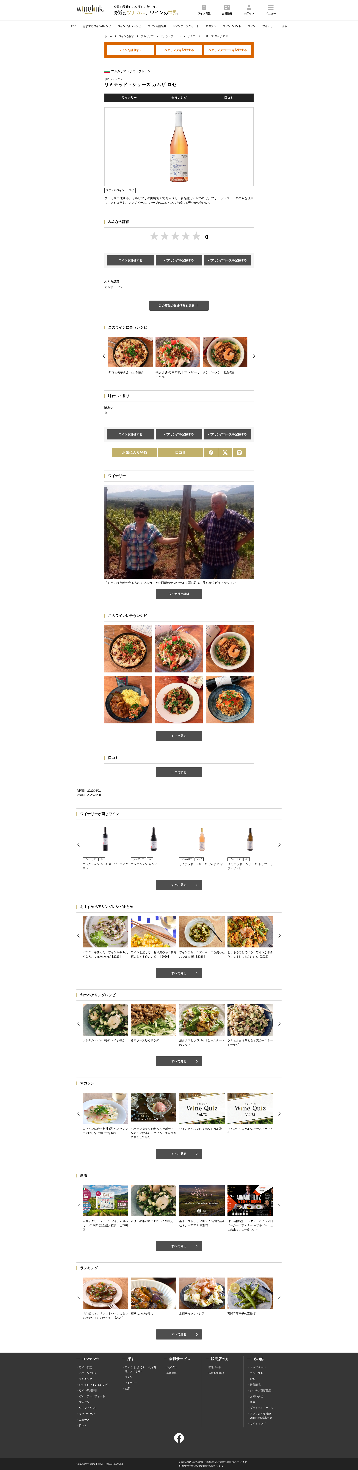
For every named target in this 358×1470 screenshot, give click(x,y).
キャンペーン (87, 1413)
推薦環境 (255, 1384)
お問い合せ (256, 1396)
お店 (284, 26)
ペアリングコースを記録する (227, 50)
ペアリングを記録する (179, 50)
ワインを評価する (130, 50)
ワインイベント (232, 26)
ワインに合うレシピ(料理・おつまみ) (140, 1369)
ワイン (252, 26)
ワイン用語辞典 (157, 26)
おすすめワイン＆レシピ (93, 1384)
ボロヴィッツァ (113, 79)
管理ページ (214, 1367)
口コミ (228, 97)
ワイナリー (268, 26)
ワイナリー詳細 (179, 593)
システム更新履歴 (260, 1390)
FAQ (252, 1378)
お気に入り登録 (134, 452)
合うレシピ (179, 97)
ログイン (171, 1367)
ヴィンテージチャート (186, 26)
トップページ (258, 1367)
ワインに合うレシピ (129, 26)
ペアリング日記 (88, 1373)
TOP (73, 26)
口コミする (179, 772)
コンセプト (256, 1373)
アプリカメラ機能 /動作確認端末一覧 (261, 1415)
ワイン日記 (85, 1367)
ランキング (85, 1378)
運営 (252, 1402)
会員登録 (171, 1373)
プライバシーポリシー (263, 1407)
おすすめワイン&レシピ (97, 26)
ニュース (84, 1419)
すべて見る (179, 884)
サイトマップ (258, 1423)
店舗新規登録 (216, 1373)
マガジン (211, 26)
